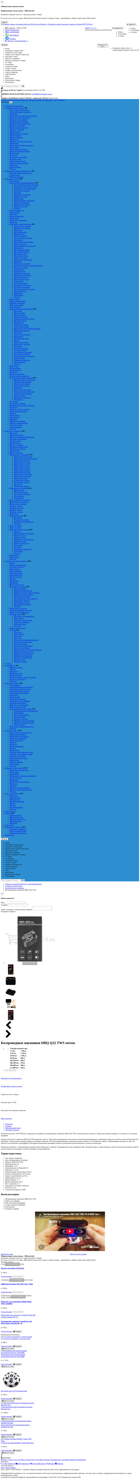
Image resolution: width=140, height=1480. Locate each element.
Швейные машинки (22, 360)
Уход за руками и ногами (20, 530)
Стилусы (14, 155)
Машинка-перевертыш (23, 656)
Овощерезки (19, 269)
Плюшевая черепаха (22, 600)
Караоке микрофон (18, 126)
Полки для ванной (22, 202)
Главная (4, 100)
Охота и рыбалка (11, 794)
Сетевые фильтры (21, 348)
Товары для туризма (18, 756)
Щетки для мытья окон (19, 423)
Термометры (19, 496)
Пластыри (19, 545)
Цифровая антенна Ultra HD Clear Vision (17, 1284)
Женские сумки (16, 667)
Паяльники (19, 336)
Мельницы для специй (23, 260)
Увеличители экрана (18, 161)
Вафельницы (20, 234)
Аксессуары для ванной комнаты (23, 183)
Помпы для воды (21, 277)
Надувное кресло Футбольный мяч (14, 1391)
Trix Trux (18, 638)
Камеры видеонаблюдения (20, 124)
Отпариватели (16, 370)
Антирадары (15, 697)
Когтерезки (15, 772)
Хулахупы (18, 484)
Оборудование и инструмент (21, 709)
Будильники (15, 212)
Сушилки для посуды (23, 285)
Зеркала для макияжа (18, 439)
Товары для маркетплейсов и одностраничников (23, 884)
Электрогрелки (16, 425)
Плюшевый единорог (23, 604)
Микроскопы (15, 132)
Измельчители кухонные (24, 242)
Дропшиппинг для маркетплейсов (63, 1460)
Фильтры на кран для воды (25, 289)
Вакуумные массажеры (23, 457)
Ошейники (15, 780)
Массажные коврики (22, 470)
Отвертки (18, 333)
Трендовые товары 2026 (14, 106)
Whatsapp (51, 1464)
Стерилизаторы (21, 350)
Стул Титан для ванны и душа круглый (15, 1339)
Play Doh (18, 636)
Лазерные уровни (21, 325)
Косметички (15, 451)
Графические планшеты (19, 122)
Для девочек (15, 569)
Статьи (10, 1460)
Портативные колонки (19, 149)
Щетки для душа (21, 206)
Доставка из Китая (43, 1460)
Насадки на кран (21, 268)
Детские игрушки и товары (15, 561)
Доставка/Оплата (13, 100)
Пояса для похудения (18, 504)
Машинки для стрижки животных (23, 776)
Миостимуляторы (21, 478)
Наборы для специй (22, 264)
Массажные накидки (23, 472)
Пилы (17, 340)
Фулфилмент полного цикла (11, 1086)
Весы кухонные (21, 236)
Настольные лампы (22, 386)
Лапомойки (15, 774)
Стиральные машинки (23, 352)
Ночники (18, 388)
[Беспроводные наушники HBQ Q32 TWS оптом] (10, 986)
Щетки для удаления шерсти (21, 790)
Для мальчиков (16, 571)
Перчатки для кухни (22, 273)
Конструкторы (16, 577)
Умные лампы (20, 396)
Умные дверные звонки (19, 163)
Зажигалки (15, 218)
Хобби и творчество (18, 628)
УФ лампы (19, 551)
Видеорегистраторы (18, 699)
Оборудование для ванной (25, 201)
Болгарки (18, 311)
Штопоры (18, 293)
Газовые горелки (21, 317)
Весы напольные (17, 435)
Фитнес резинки (17, 762)
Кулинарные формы (22, 250)
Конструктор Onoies (22, 648)
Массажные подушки (23, 476)
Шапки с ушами (21, 662)
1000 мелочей (10, 811)
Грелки (17, 532)
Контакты (61, 100)
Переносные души (22, 338)
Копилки (14, 222)
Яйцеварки (19, 295)
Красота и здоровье (12, 431)
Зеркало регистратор (18, 703)
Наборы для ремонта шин (24, 723)
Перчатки (14, 372)
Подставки (15, 147)
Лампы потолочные (22, 384)
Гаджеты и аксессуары (14, 108)
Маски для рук (20, 537)
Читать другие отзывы (78, 1254)
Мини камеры (16, 135)
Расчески (18, 518)
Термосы (14, 407)
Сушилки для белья (22, 354)
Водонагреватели (17, 216)
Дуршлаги (19, 240)
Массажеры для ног (22, 465)
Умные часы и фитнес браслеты (17, 171)
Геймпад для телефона (19, 120)
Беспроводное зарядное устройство (24, 116)
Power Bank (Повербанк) (20, 110)
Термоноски (15, 750)
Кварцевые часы (17, 817)
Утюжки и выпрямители (24, 522)
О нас (55, 100)
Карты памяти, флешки (19, 128)
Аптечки (14, 433)
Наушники (15, 143)
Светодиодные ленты (23, 390)
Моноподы (15, 139)
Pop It (13, 563)
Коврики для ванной (22, 195)
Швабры (14, 419)
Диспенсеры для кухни (23, 238)
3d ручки (18, 632)
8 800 (91, 28)
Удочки (13, 805)
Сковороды (19, 281)
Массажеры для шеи (22, 468)
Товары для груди (17, 508)
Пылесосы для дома (22, 344)
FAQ (33, 1460)
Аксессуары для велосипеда (21, 732)
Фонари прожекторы (23, 398)
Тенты (13, 748)
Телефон (4, 905)
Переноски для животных (20, 782)
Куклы (13, 579)
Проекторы (15, 153)
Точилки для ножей (22, 287)
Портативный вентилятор (20, 151)
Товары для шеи (17, 512)
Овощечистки (20, 271)
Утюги (13, 413)
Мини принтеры (17, 137)
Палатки (14, 744)
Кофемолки (19, 323)
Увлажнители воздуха (19, 411)
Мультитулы (15, 799)
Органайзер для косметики (21, 500)
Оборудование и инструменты (22, 309)
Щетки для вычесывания (20, 788)
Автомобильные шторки (20, 691)
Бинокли (14, 796)
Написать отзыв (7, 1254)
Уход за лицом (16, 528)
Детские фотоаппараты (23, 642)
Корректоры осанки (18, 449)
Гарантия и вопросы (28, 100)
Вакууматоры (20, 313)
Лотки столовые (21, 258)
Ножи (13, 803)
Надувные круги (17, 740)
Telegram (60, 1464)
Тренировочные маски (19, 758)
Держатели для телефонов (20, 701)
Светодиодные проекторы (25, 392)
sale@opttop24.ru (23, 1464)
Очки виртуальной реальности (22, 145)
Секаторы (18, 346)
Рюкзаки (14, 681)
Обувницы (15, 366)
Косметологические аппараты (26, 459)
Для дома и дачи (11, 179)
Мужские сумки (17, 673)
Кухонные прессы (21, 256)
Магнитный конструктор (24, 652)
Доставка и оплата (12, 1130)
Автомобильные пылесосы (21, 689)
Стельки (18, 547)
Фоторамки (15, 417)
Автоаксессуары (11, 683)
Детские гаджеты (17, 567)
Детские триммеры (22, 622)
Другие (17, 208)
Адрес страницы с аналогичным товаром (16, 909)
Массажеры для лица (23, 463)
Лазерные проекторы (18, 833)
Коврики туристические (20, 736)
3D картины (15, 181)
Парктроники (20, 725)
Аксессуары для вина (23, 226)
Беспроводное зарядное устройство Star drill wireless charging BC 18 (16, 1322)
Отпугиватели (16, 778)
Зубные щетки (16, 441)
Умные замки (20, 358)
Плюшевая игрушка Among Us (26, 599)
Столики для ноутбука (19, 157)
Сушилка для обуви (18, 403)
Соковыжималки (21, 283)
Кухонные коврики (22, 252)
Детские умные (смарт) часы (21, 173)
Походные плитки (22, 342)
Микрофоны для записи (19, 134)
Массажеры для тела (22, 467)
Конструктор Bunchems (23, 646)
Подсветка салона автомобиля (22, 727)
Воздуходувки (20, 315)
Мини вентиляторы (22, 331)
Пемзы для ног (20, 541)
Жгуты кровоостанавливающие (22, 437)
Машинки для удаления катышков (27, 329)
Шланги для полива (18, 421)
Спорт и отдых (11, 731)
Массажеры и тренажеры (20, 455)
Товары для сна (16, 510)
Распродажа (9, 835)
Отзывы (39, 100)
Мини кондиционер (18, 301)
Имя (2, 903)
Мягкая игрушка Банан (23, 591)
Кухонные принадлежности (21, 224)
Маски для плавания (18, 738)
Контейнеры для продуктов (25, 246)
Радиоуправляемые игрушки (21, 610)
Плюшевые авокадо (22, 602)
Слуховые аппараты (22, 494)
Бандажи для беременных (24, 616)
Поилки (14, 786)
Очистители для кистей (19, 502)
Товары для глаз (17, 506)
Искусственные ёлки (18, 831)
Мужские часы (16, 821)
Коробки (14, 823)
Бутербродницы (21, 232)
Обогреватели (16, 307)
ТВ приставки (16, 159)
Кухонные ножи (21, 254)
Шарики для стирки (22, 204)
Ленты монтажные (22, 327)
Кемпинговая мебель (18, 734)
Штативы (14, 165)
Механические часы (18, 819)
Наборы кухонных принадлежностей (29, 266)
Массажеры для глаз (22, 461)
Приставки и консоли (19, 608)
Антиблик (14, 695)
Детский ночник (21, 644)
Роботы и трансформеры (20, 612)
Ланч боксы (15, 299)
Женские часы (16, 815)
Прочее (17, 606)
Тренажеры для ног (22, 480)
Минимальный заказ (13, 1128)
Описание (9, 1124)
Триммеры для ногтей (23, 549)
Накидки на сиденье (18, 707)
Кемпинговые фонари (23, 382)
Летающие (14, 581)
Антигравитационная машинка (26, 640)
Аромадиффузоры (17, 210)
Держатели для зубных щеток (26, 187)
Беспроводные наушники (20, 118)
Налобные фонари (17, 801)
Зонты (13, 669)
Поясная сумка (16, 675)
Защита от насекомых (19, 220)
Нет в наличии (11, 1070)
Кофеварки (19, 248)
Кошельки (14, 671)
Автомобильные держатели (21, 112)
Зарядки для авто (21, 719)
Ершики (18, 193)
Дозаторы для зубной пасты (25, 189)
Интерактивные (17, 573)
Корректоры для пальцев (24, 533)
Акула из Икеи (20, 589)
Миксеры (18, 262)
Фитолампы (15, 415)
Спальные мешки (17, 746)
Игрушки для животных (20, 770)
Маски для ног (20, 535)
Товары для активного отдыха (22, 752)
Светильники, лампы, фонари (22, 378)
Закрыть (4, 22)
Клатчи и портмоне (18, 679)
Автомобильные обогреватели (26, 711)
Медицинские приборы (19, 488)
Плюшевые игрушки (18, 587)
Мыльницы (19, 199)
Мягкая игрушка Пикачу (24, 595)
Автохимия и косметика (20, 693)
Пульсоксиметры (21, 492)
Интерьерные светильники (25, 380)
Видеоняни (19, 618)
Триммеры (14, 514)
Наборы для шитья (17, 303)
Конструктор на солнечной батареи (28, 650)
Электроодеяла (16, 427)
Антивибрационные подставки (26, 185)
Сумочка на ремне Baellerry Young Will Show (17, 1443)
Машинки (14, 583)
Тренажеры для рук (22, 482)
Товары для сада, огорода (20, 409)
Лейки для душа (21, 197)
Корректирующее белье (19, 447)
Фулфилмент (47, 100)
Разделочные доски (22, 279)
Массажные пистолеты (23, 474)
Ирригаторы (15, 443)
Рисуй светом (20, 660)
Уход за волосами (17, 516)
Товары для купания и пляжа (21, 754)
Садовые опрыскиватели (20, 376)
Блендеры (18, 230)
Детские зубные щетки (23, 620)
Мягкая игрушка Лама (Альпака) (27, 593)
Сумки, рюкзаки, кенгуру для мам (23, 677)
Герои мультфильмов (18, 565)
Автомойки (19, 713)
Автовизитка (15, 685)
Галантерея (9, 665)
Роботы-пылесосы (17, 374)
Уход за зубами (16, 526)
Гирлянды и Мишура (18, 829)
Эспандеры (15, 764)
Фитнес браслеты (17, 177)
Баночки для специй (22, 228)
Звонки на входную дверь (24, 319)
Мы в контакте (6, 1118)
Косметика (15, 557)
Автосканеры (20, 717)
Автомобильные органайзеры (22, 687)
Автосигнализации (22, 715)
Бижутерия (9, 825)
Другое (13, 169)
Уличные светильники (23, 394)
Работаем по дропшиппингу (11, 1078)
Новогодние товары (13, 827)
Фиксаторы (15, 760)
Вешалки (14, 214)
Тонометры (19, 498)
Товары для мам (17, 614)
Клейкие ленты (20, 321)
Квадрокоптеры (16, 575)
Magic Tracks (19, 634)
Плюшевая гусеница (22, 597)
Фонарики (19, 400)
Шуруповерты (20, 362)
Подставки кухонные (23, 275)
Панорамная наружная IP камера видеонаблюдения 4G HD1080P (13, 1356)
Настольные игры (17, 585)
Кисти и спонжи (17, 445)
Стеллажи (14, 401)
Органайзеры (16, 368)
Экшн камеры (16, 167)
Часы (7, 813)
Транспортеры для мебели (24, 356)
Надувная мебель (17, 305)
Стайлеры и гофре (22, 520)
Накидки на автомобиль (20, 705)
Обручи (13, 742)
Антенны (14, 114)
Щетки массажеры (22, 486)
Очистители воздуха (22, 334)
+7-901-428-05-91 (8, 1464)
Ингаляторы (19, 490)
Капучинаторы (20, 244)
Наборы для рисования (23, 658)
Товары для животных (13, 768)
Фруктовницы (20, 291)
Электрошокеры (17, 807)
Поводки (14, 784)
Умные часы (15, 175)
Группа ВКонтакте (39, 1464)
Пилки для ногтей (22, 543)
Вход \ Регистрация (8, 1468)
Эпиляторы (15, 555)
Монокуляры (15, 798)
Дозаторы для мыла (22, 191)
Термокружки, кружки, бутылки (23, 405)
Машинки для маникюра (24, 539)
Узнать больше (6, 1276)
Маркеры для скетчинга (24, 654)
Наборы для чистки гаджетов (21, 141)
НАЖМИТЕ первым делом (42, 94)
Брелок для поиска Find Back (12, 1268)
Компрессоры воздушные (24, 721)
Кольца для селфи (17, 130)
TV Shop (8, 664)
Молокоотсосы (20, 624)
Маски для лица (17, 453)
